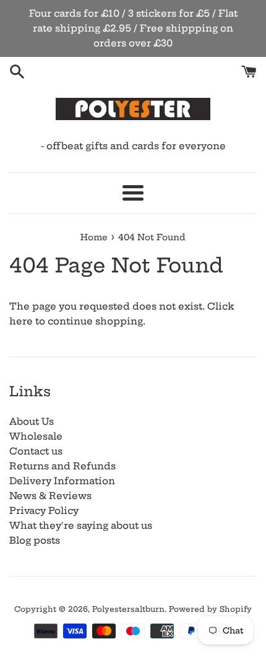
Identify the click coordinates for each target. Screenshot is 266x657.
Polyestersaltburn (128, 609)
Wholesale (35, 436)
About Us (31, 421)
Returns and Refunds (62, 466)
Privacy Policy (44, 510)
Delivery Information (62, 481)
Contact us (35, 451)
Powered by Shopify (210, 609)
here (21, 321)
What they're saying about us (80, 525)
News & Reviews (50, 496)
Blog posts (34, 540)
